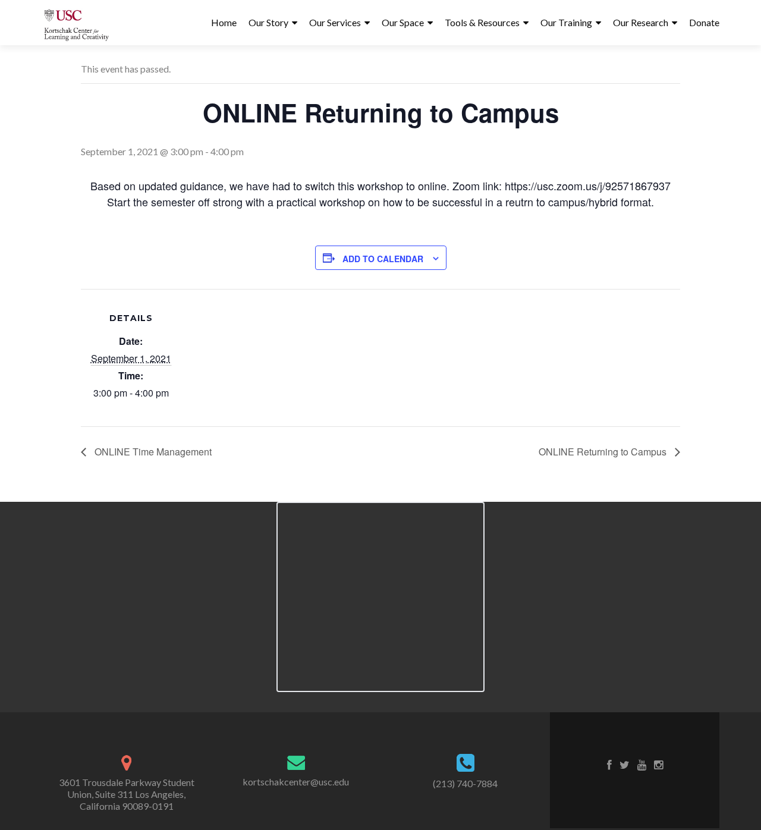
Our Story (268, 22)
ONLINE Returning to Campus (604, 451)
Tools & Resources (482, 22)
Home (224, 22)
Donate (704, 22)
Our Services (335, 22)
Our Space (403, 22)
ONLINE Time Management (152, 451)
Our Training (566, 22)
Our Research (640, 22)
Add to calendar (382, 259)
